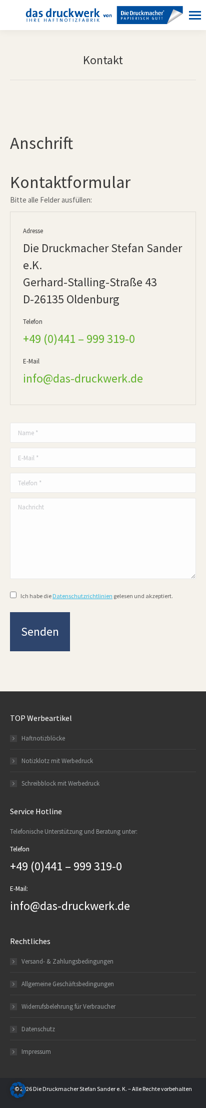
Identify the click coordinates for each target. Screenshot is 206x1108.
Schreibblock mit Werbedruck (61, 783)
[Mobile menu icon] (192, 15)
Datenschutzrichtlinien (82, 596)
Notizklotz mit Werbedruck (57, 761)
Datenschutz (38, 1029)
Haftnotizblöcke (43, 738)
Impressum (36, 1051)
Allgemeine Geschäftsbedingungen (68, 984)
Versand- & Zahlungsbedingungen (68, 961)
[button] (18, 1090)
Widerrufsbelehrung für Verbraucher (69, 1006)
